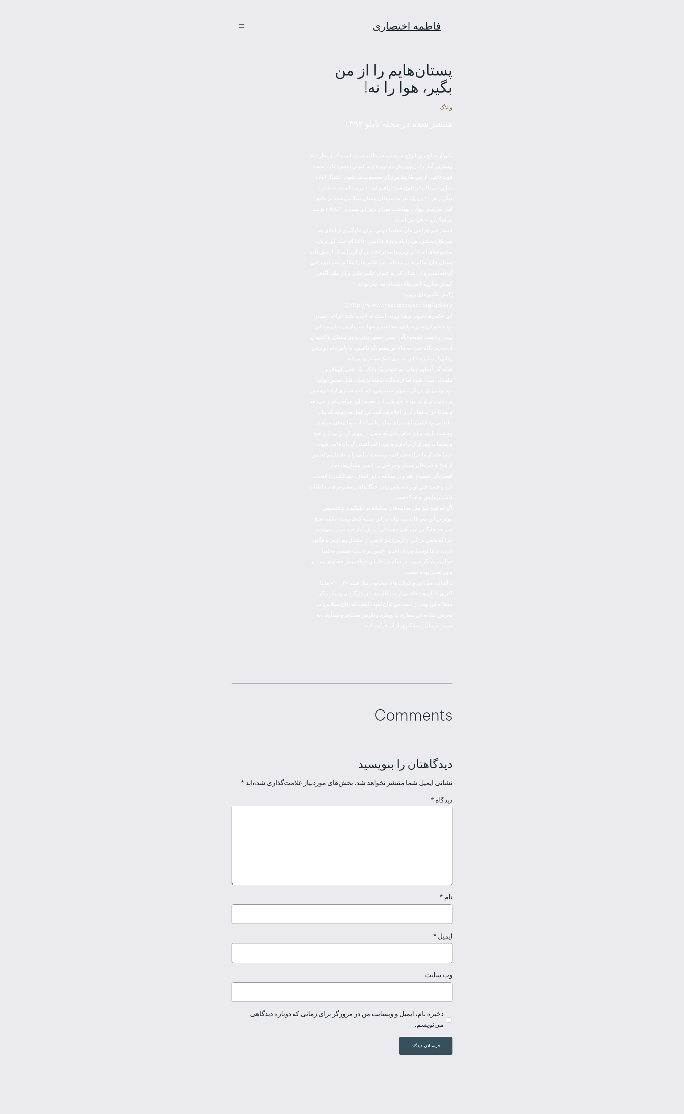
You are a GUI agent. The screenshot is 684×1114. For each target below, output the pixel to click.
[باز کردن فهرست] (241, 26)
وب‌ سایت (438, 975)
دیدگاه (441, 800)
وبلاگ (446, 107)
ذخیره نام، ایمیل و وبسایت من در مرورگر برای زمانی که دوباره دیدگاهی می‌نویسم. (347, 1019)
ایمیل (442, 936)
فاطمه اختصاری (407, 25)
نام (446, 897)
